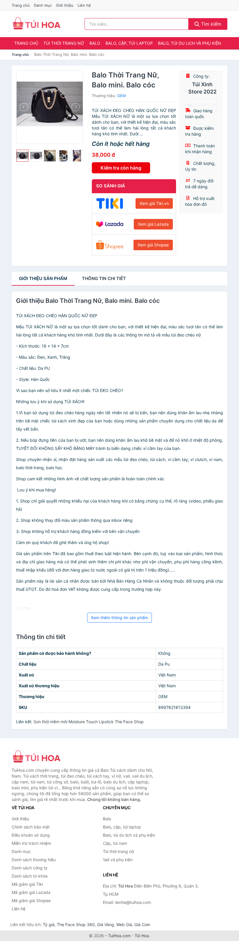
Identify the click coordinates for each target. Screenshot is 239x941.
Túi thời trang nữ (63, 43)
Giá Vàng (105, 924)
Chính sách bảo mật (31, 826)
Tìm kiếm (210, 24)
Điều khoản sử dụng (31, 835)
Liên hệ (84, 5)
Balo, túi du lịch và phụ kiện (189, 43)
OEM (121, 95)
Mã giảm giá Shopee (31, 900)
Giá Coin (142, 924)
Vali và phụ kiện (118, 859)
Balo (94, 43)
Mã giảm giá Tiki (27, 884)
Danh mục (43, 5)
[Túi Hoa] (41, 757)
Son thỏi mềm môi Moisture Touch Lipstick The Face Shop (89, 721)
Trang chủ (21, 5)
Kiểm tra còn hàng (121, 168)
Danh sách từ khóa (30, 875)
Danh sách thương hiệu (34, 859)
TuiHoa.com (119, 935)
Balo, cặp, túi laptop (129, 43)
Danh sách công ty (30, 867)
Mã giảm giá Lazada (31, 892)
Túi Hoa (142, 935)
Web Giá (124, 924)
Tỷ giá (49, 924)
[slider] (22, 156)
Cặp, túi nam (115, 843)
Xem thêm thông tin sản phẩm (119, 617)
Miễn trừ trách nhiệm (31, 843)
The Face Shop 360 (76, 924)
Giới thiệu (64, 5)
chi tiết (104, 278)
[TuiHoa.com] (36, 24)
